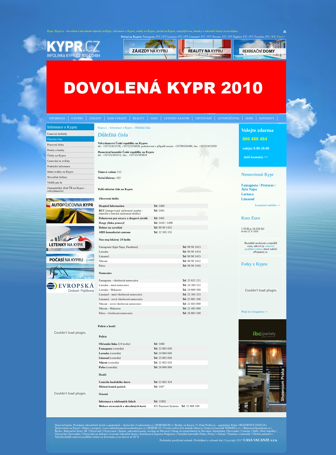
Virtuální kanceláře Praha (191, 433)
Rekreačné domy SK (75, 430)
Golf (154, 118)
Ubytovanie (110, 430)
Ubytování (203, 118)
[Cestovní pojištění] (70, 291)
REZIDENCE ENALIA (252, 425)
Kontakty (266, 118)
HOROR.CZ (154, 427)
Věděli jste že (54, 182)
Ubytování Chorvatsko (68, 433)
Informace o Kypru (62, 127)
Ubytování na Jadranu (95, 433)
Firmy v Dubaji (216, 433)
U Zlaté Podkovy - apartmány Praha (216, 425)
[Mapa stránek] (284, 31)
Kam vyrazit (117, 118)
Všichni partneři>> (263, 433)
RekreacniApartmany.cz (257, 427)
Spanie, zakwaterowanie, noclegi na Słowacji (144, 430)
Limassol (247, 199)
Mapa (249, 118)
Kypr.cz (102, 127)
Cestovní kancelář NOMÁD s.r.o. (223, 427)
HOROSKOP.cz (164, 425)
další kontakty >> (256, 157)
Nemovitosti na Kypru (67, 427)
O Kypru (77, 118)
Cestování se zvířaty (58, 160)
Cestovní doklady (57, 133)
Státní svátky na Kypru (60, 171)
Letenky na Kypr (176, 118)
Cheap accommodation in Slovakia (191, 430)
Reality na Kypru (184, 425)
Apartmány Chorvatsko (226, 430)
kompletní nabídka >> (267, 205)
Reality (139, 118)
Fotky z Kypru (254, 263)
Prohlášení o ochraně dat (208, 440)
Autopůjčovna (228, 118)
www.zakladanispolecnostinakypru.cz (124, 427)
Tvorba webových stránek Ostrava (182, 427)
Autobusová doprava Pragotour (157, 433)
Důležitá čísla (54, 139)
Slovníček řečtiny (57, 177)
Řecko (58, 430)
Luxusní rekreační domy (124, 433)
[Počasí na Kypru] (70, 277)
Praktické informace (58, 166)
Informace (57, 118)
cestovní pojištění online (260, 247)
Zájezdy (95, 118)
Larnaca (247, 194)
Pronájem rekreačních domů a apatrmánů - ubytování (103, 425)
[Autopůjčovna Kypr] (70, 222)
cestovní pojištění (82, 436)
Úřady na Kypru (56, 155)
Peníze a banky (55, 150)
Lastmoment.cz (144, 425)
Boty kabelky (268, 430)
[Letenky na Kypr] (70, 250)
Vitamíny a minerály (238, 433)
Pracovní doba (55, 144)
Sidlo (256, 430)
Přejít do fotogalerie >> (254, 311)
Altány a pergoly (91, 427)
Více (279, 36)
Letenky (246, 430)
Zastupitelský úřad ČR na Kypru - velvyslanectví (66, 189)
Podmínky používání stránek (176, 440)
